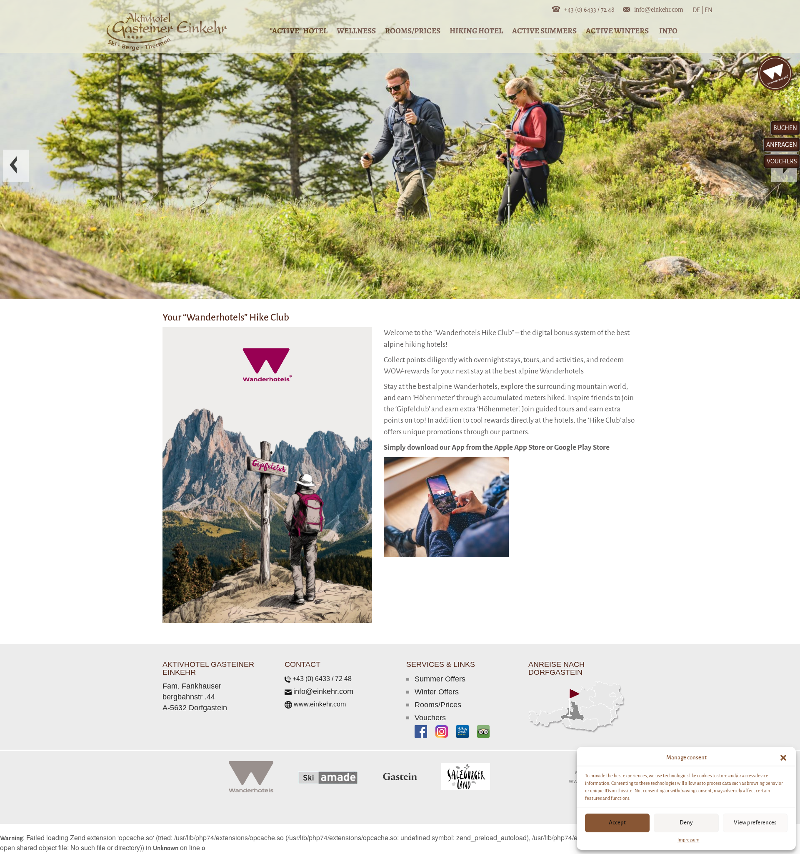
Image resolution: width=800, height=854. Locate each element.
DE (697, 10)
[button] (783, 758)
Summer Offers (440, 679)
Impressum (689, 839)
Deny (686, 822)
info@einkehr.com (658, 8)
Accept (617, 822)
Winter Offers (437, 692)
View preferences (755, 822)
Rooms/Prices (438, 705)
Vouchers (430, 718)
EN (707, 10)
